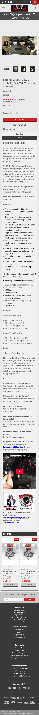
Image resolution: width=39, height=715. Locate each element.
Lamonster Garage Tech (19, 653)
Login (16, 634)
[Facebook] (4, 129)
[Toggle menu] (3, 8)
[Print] (10, 129)
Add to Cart (10, 584)
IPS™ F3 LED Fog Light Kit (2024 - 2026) (28, 572)
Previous (3, 45)
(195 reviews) (20, 99)
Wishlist (19, 632)
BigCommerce (11, 713)
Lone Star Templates (28, 713)
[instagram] (24, 688)
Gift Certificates (19, 629)
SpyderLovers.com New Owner (19, 668)
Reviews (19, 138)
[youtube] (14, 688)
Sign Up (22, 634)
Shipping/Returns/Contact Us (19, 658)
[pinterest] (29, 688)
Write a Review (8, 102)
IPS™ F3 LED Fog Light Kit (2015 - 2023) (10, 572)
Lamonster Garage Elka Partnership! (19, 676)
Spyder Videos (19, 650)
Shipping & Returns (19, 637)
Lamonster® (6, 567)
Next (35, 45)
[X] (19, 688)
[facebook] (9, 688)
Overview (19, 134)
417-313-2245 (8, 2)
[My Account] (30, 2)
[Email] (7, 129)
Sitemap (20, 711)
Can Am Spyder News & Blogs (19, 655)
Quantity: (6, 113)
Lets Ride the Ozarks (19, 673)
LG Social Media (19, 648)
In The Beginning (20, 671)
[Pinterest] (14, 129)
